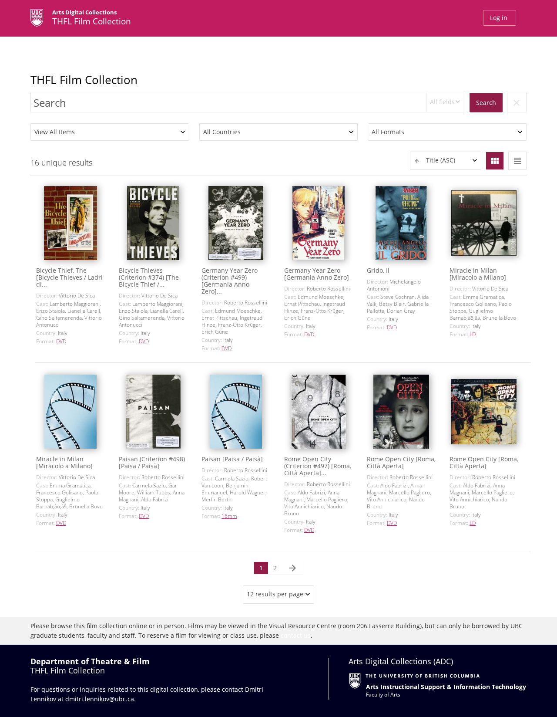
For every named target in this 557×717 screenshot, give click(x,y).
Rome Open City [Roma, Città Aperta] (401, 462)
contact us (296, 635)
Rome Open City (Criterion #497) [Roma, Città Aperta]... (317, 466)
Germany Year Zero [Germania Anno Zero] (316, 273)
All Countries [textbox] (222, 132)
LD (473, 334)
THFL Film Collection (84, 80)
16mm (229, 516)
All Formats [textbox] (388, 132)
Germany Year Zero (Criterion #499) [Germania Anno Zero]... (229, 280)
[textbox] (445, 160)
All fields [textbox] (442, 102)
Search (486, 102)
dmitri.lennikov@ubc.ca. (100, 699)
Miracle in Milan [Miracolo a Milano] (478, 273)
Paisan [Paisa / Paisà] (232, 459)
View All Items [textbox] (54, 132)
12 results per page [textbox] (275, 594)
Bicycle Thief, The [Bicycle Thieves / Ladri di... (69, 277)
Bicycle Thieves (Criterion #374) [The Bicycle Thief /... (149, 277)
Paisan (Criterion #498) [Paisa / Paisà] (152, 462)
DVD (61, 341)
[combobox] (445, 102)
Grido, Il (378, 270)
